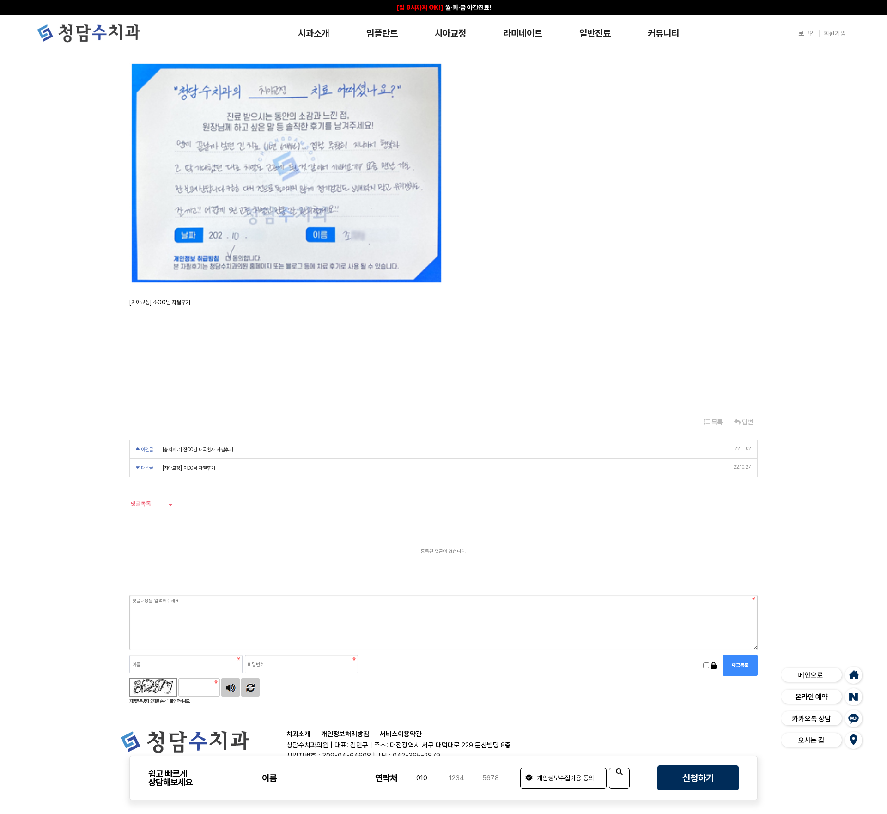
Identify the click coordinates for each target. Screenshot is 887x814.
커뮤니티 (663, 33)
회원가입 (835, 33)
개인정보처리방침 (345, 734)
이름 (269, 778)
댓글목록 (140, 503)
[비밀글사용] (714, 665)
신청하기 (698, 777)
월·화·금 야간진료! (443, 7)
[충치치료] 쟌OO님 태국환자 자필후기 (198, 449)
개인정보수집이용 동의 (564, 778)
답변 (747, 422)
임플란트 (382, 33)
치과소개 (313, 33)
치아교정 (450, 33)
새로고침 (250, 687)
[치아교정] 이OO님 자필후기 (189, 468)
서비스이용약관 (401, 734)
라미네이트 (522, 33)
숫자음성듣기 (230, 687)
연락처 (386, 778)
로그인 (806, 33)
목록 (716, 422)
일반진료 (595, 33)
